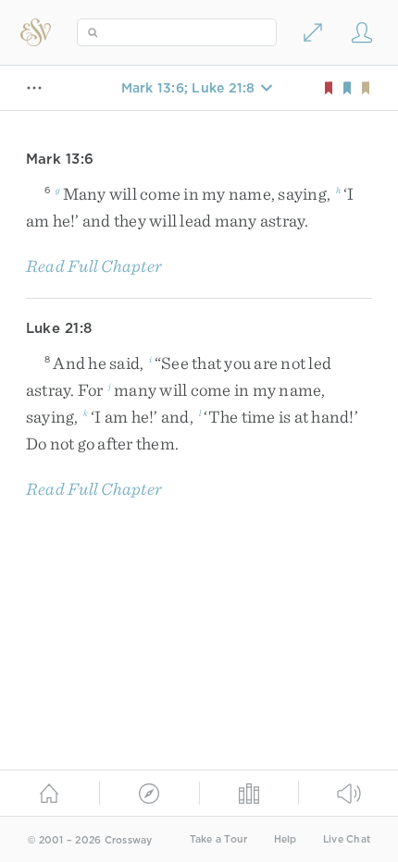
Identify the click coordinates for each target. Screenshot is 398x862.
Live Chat (346, 839)
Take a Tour (219, 839)
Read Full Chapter (94, 266)
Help (285, 839)
